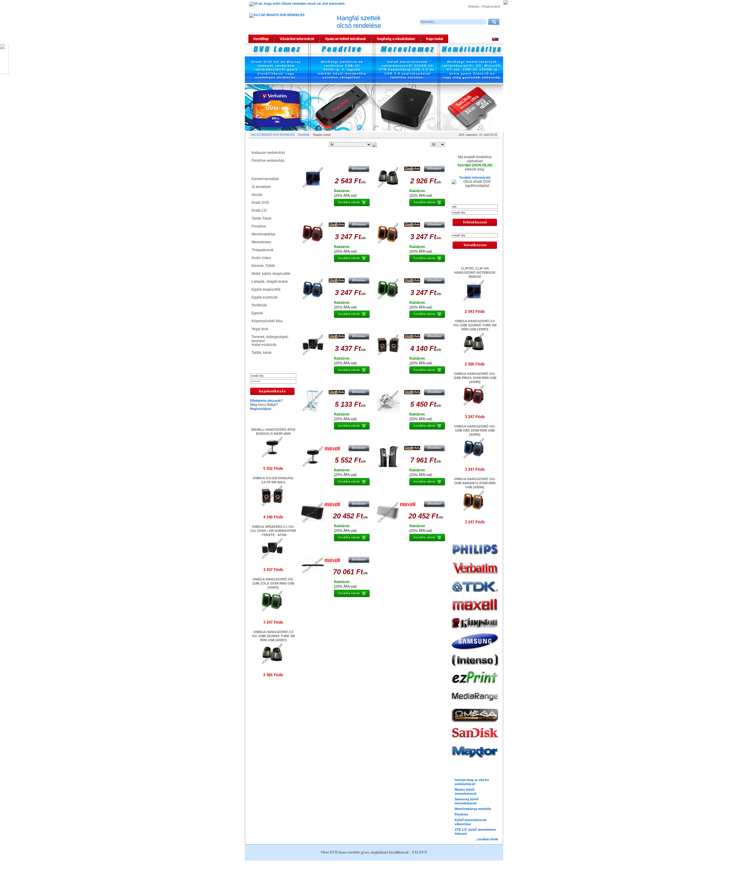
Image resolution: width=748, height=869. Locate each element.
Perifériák (303, 134)
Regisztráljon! (261, 409)
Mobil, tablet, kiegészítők (272, 274)
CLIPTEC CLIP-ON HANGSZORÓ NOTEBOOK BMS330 (336, 160)
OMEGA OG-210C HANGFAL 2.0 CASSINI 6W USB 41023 (412, 439)
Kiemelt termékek (265, 179)
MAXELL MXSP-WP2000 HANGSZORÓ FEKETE (336, 495)
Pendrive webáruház (268, 160)
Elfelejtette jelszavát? (266, 400)
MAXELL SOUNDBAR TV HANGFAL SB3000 (336, 550)
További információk (475, 177)
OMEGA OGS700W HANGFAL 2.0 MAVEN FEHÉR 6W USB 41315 (412, 383)
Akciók (258, 195)
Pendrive (260, 226)
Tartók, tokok (261, 353)
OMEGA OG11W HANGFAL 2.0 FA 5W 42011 (412, 327)
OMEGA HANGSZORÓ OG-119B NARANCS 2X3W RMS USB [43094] (412, 215)
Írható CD (260, 210)
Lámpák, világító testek (271, 282)
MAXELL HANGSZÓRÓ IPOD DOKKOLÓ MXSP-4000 (337, 439)
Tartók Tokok (262, 218)
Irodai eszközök (264, 345)
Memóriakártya (264, 234)
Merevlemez (262, 242)
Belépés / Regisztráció (484, 6)
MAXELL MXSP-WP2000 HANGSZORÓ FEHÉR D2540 (412, 495)
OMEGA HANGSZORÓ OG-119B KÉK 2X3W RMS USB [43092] (336, 271)
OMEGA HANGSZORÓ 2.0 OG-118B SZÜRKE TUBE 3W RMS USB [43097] (273, 636)
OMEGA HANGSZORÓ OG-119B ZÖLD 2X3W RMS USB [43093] (273, 583)
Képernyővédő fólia (268, 321)
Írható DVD (261, 203)
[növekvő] (380, 144)
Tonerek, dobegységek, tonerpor (270, 338)
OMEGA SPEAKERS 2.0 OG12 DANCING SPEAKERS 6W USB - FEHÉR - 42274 (336, 383)
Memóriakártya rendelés (473, 809)
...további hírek (486, 839)
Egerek (258, 313)
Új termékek (261, 187)
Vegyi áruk (261, 329)
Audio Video (262, 258)
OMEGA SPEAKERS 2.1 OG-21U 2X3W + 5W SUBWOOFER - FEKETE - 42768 (273, 531)
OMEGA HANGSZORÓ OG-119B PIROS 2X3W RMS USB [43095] (336, 215)
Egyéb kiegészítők (267, 289)
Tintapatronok (263, 250)
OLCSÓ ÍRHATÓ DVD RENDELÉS (273, 134)
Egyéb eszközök (265, 297)
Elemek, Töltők (263, 266)
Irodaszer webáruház (268, 153)
